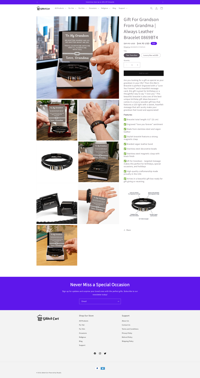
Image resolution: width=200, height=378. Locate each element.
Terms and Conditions (130, 329)
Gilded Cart (45, 372)
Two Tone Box (131, 55)
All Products (83, 321)
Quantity (127, 60)
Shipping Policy (127, 341)
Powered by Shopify (55, 372)
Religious (82, 337)
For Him (82, 329)
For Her (82, 325)
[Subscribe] (118, 301)
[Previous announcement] (37, 2)
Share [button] (128, 230)
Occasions (83, 333)
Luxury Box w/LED (150, 55)
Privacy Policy (127, 333)
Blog (80, 341)
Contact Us (126, 325)
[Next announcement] (162, 2)
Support (82, 345)
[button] (60, 8)
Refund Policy (127, 337)
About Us (125, 321)
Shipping (127, 47)
